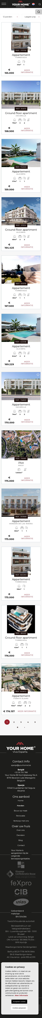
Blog (20, 840)
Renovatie (20, 816)
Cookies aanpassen (19, 1008)
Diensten (21, 835)
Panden (20, 806)
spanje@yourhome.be (21, 765)
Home (20, 800)
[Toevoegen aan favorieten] (38, 25)
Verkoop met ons (21, 821)
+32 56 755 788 (21, 772)
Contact (21, 845)
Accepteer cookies (19, 1002)
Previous (4, 38)
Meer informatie (21, 995)
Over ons (20, 830)
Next (38, 38)
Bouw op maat (20, 811)
